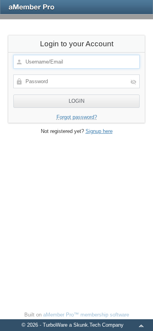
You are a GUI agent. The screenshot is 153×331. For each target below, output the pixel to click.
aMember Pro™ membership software (86, 315)
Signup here (99, 131)
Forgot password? (76, 117)
